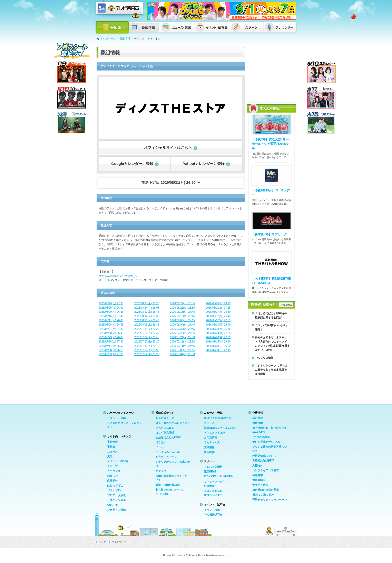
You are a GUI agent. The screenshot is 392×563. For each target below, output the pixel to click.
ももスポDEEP (213, 466)
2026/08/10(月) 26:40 (146, 320)
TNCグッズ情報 (264, 357)
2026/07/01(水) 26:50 (182, 354)
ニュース (112, 451)
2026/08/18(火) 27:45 (182, 311)
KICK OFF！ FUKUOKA (218, 476)
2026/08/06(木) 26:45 (111, 324)
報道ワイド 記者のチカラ (219, 418)
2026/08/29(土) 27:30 (111, 303)
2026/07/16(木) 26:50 (182, 341)
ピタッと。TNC (116, 418)
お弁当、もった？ (166, 456)
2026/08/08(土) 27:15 (182, 320)
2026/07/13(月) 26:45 (146, 345)
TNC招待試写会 (213, 514)
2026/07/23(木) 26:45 (111, 337)
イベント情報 (212, 510)
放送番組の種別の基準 (265, 489)
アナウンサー (115, 470)
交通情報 (209, 447)
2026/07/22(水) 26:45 (146, 337)
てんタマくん (212, 442)
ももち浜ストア (165, 418)
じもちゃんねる (165, 427)
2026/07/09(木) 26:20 (218, 345)
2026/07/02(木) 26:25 (146, 354)
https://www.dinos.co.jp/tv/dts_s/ (118, 276)
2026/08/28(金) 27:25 (146, 303)
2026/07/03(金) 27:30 (111, 354)
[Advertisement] (271, 72)
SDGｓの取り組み (263, 494)
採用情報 (257, 422)
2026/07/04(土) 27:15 (218, 350)
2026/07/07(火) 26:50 (146, 350)
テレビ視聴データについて (268, 441)
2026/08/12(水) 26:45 (218, 316)
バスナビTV (114, 490)
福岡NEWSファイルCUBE (219, 427)
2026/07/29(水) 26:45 (218, 328)
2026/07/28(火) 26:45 (111, 333)
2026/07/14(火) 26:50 (111, 345)
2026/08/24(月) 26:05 (146, 307)
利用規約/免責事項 (263, 460)
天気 (109, 456)
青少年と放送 (260, 484)
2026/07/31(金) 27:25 (146, 328)
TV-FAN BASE (261, 436)
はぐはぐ (161, 442)
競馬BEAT (210, 471)
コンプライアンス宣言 (265, 470)
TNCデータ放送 (116, 495)
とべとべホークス (214, 481)
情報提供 (209, 452)
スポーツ (112, 466)
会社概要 (257, 418)
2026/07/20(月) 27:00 (218, 337)
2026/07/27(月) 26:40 (146, 333)
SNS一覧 (112, 505)
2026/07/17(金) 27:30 (146, 341)
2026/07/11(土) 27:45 (182, 345)
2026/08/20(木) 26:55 (111, 311)
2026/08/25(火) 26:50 (111, 307)
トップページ (108, 38)
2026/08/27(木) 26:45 (182, 303)
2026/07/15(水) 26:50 (218, 341)
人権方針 (257, 465)
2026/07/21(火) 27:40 (182, 337)
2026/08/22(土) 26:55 (182, 307)
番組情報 (124, 38)
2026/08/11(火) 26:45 (111, 320)
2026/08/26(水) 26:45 (218, 303)
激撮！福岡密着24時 (168, 484)
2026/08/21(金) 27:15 (218, 307)
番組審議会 (259, 479)
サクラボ (161, 470)
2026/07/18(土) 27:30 (111, 341)
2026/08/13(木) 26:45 (182, 316)
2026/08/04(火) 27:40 (182, 324)
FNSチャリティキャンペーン (269, 499)
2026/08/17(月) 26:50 (218, 311)
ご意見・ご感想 (116, 509)
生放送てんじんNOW (168, 437)
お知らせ (112, 475)
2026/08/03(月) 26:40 (218, 324)
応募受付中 (113, 480)
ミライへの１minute (168, 452)
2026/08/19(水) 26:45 (146, 311)
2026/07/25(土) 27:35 (182, 333)
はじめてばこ (115, 485)
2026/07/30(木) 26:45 (182, 328)
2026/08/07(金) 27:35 (218, 320)
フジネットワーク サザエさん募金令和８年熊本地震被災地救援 (271, 370)
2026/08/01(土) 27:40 (111, 328)
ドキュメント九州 (214, 432)
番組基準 (257, 475)
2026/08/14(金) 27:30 (146, 316)
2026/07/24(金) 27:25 (218, 333)
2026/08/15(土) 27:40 (111, 316)
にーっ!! (160, 447)
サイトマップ (119, 542)
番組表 (111, 446)
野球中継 (209, 486)
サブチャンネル (116, 500)
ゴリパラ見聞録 (165, 432)
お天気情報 (210, 437)
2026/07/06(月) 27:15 (182, 350)
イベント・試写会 (117, 461)
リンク (102, 542)
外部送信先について (264, 455)
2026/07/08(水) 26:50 (111, 350)
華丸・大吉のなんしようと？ (173, 422)
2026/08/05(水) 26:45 (146, 324)
